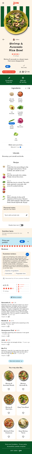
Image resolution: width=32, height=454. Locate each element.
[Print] (23, 72)
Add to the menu (10, 72)
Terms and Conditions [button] (11, 444)
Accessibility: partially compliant (16, 446)
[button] (3, 3)
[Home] (16, 3)
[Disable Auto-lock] (21, 225)
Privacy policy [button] (23, 444)
